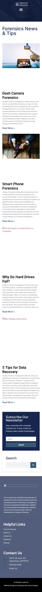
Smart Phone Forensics (13, 186)
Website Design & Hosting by (14, 585)
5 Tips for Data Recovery (14, 369)
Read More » (8, 128)
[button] (21, 9)
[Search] (33, 465)
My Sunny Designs (31, 585)
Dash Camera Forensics (13, 95)
